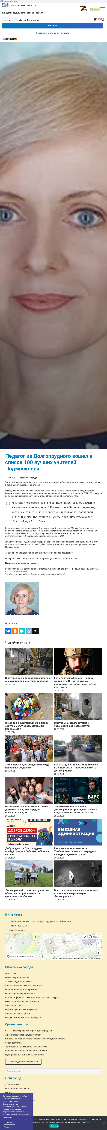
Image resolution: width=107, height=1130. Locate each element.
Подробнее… (9, 1127)
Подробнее (91, 1122)
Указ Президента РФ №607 (18, 981)
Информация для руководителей (21, 1009)
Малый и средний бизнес (17, 977)
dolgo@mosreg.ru (17, 930)
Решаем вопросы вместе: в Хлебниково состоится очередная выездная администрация (75, 851)
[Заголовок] (15, 19)
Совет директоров (14, 1005)
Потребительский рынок (17, 1088)
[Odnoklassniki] (7, 19)
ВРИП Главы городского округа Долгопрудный (28, 1030)
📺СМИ (9, 1092)
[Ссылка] (95, 9)
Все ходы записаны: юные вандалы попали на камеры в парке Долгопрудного (76, 893)
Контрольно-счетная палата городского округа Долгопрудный (35, 1038)
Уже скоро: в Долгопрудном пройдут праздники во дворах (27, 766)
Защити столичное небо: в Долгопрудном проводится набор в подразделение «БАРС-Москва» (75, 809)
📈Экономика (12, 1084)
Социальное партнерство (17, 1013)
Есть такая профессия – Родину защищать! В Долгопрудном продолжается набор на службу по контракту (75, 682)
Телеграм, (18, 571)
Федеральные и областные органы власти (26, 1050)
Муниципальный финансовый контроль (24, 1054)
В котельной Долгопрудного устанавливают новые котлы (72, 724)
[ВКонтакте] (8, 631)
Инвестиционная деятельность (20, 993)
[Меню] (102, 9)
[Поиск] (99, 1071)
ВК (6, 571)
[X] (35, 631)
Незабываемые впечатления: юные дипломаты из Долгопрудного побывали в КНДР (26, 809)
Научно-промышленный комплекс (22, 1001)
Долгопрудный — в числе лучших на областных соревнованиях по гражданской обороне (27, 893)
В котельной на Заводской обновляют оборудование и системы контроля (28, 679)
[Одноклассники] (15, 631)
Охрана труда (11, 973)
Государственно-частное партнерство (23, 1017)
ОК (10, 571)
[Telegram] (11, 19)
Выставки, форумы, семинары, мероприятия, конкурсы (32, 997)
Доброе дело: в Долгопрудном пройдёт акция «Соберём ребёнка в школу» (27, 851)
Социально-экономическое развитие (23, 985)
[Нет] (103, 1123)
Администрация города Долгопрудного (24, 1035)
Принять (54, 1126)
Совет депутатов (13, 1043)
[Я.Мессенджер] (22, 631)
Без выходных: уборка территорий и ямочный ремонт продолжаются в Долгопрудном (76, 767)
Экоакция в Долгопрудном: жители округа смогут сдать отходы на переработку (26, 725)
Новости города (28, 477)
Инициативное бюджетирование (21, 989)
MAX (25, 571)
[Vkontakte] (3, 19)
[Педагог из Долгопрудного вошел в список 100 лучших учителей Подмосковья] (53, 598)
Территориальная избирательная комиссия (26, 1046)
